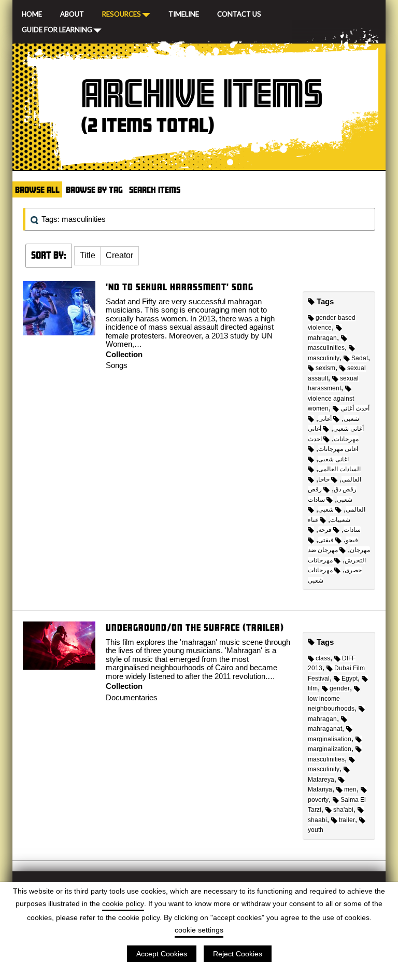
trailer (347, 820)
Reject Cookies (237, 954)
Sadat (359, 358)
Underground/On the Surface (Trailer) (195, 627)
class (323, 658)
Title (87, 255)
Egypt (350, 678)
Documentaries (132, 697)
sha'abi (343, 809)
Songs (116, 365)
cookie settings (199, 930)
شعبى (326, 509)
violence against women (331, 403)
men (350, 789)
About (72, 13)
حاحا (324, 479)
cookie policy (123, 903)
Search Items (154, 189)
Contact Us (239, 13)
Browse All (37, 189)
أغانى (325, 418)
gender (340, 688)
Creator (119, 255)
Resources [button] (121, 13)
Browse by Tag (94, 189)
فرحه (325, 529)
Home (32, 13)
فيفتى (326, 540)
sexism (325, 368)
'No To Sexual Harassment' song (179, 286)
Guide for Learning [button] (57, 29)
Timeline (183, 13)
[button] (87, 256)
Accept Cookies (161, 954)
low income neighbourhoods (331, 703)
